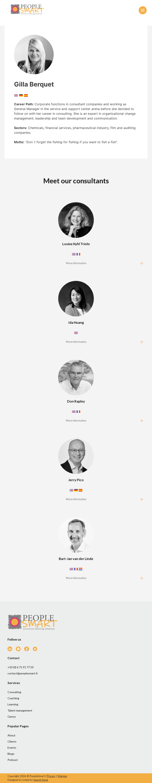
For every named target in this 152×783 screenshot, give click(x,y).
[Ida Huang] (76, 313)
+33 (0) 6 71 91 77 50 (20, 667)
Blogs (11, 753)
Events (12, 747)
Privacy (51, 776)
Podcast (13, 759)
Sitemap (62, 776)
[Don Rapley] (76, 392)
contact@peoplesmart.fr (23, 673)
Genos (12, 716)
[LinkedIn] (11, 650)
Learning (13, 704)
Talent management (20, 710)
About (11, 735)
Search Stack (40, 779)
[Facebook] (28, 650)
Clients (12, 741)
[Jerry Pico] (76, 471)
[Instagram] (20, 650)
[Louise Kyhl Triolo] (76, 235)
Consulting (14, 692)
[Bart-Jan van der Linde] (76, 550)
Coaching (13, 698)
